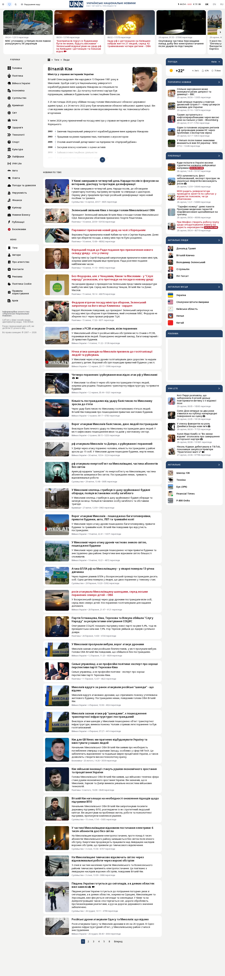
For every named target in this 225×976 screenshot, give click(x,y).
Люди (66, 59)
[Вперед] (220, 32)
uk (207, 4)
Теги (56, 59)
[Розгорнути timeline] (102, 159)
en (214, 4)
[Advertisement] (194, 359)
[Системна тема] (9, 4)
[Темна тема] (16, 4)
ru (221, 4)
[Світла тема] (3, 4)
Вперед (118, 941)
